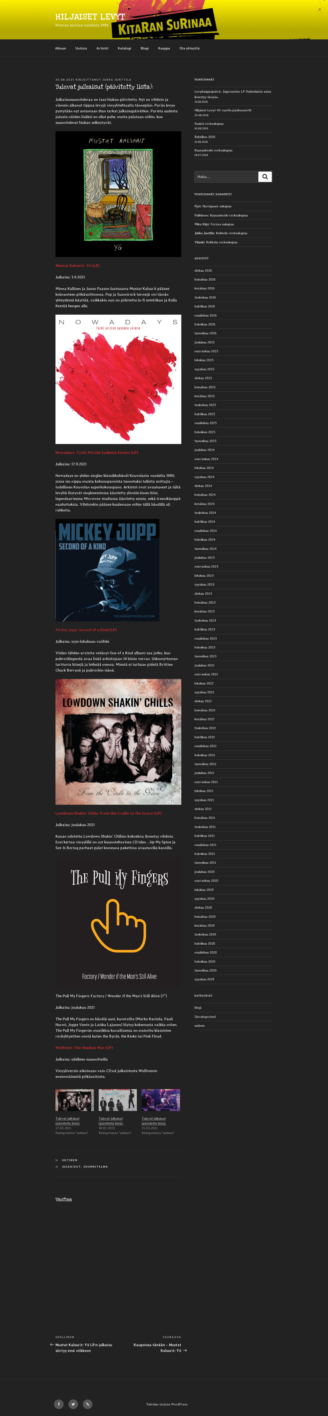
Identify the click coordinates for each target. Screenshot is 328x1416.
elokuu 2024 (203, 486)
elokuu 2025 (203, 378)
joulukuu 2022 (204, 665)
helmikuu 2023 (204, 647)
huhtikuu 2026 (204, 306)
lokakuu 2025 (204, 360)
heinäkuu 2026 (205, 279)
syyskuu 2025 (204, 369)
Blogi (145, 48)
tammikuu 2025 (205, 441)
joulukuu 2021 (204, 773)
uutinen (70, 1160)
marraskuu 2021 (206, 782)
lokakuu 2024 (204, 468)
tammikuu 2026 (205, 333)
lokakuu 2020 (204, 890)
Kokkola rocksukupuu (231, 233)
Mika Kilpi (201, 224)
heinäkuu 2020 (205, 916)
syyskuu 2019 (204, 979)
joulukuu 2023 (204, 557)
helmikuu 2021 (204, 854)
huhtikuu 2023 (204, 629)
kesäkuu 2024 (204, 504)
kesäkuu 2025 (204, 396)
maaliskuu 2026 (205, 315)
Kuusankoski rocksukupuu (213, 150)
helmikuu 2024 (204, 539)
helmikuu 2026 (204, 324)
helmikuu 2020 (204, 961)
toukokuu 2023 (205, 620)
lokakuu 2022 (203, 683)
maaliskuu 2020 (205, 952)
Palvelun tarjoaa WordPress (167, 1404)
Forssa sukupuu (222, 224)
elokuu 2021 (203, 809)
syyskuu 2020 (204, 898)
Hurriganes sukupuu (216, 206)
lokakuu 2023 (204, 575)
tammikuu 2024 (205, 549)
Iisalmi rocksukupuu (209, 124)
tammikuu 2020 (205, 970)
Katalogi (124, 48)
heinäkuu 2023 (205, 602)
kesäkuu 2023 (204, 611)
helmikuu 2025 (204, 432)
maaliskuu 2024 (205, 531)
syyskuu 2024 (204, 477)
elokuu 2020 (203, 907)
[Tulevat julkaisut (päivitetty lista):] (74, 1100)
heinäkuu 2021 (204, 818)
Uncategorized (205, 1017)
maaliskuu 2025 (205, 423)
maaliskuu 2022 (205, 746)
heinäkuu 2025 (205, 387)
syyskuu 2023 (204, 584)
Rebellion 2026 (204, 137)
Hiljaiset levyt (90, 17)
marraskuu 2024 (206, 459)
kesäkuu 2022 (204, 719)
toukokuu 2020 (205, 934)
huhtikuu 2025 (204, 414)
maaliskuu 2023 (205, 638)
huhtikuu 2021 (204, 836)
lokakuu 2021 (203, 791)
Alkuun (60, 48)
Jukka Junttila (117, 79)
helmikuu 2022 (204, 755)
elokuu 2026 (203, 270)
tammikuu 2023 (205, 656)
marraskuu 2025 (206, 351)
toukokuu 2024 (205, 513)
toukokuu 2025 (205, 405)
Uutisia (81, 48)
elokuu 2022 (203, 701)
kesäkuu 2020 (204, 925)
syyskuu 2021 (204, 800)
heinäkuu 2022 (204, 710)
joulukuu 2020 (204, 872)
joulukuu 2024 (204, 450)
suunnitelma (96, 1166)
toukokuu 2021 (205, 827)
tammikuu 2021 (205, 862)
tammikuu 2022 (205, 764)
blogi (197, 1007)
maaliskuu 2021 (205, 845)
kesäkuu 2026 (204, 288)
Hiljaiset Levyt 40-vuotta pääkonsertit (222, 110)
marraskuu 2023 (206, 566)
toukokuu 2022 (205, 728)
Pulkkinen (201, 215)
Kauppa (164, 48)
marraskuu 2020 (206, 880)
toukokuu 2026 (205, 297)
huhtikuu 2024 (204, 521)
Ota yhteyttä (189, 48)
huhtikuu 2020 (204, 943)
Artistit (102, 48)
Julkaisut (71, 1166)
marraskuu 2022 (206, 674)
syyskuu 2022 (204, 692)
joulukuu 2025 (204, 342)
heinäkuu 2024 (205, 495)
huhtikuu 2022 (204, 737)
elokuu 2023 (203, 593)
